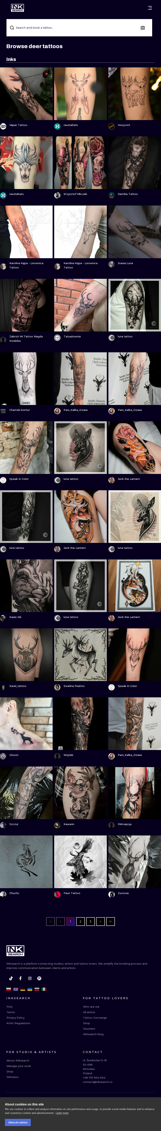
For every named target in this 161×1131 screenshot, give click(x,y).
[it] (44, 989)
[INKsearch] (17, 8)
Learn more (62, 1113)
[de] (22, 989)
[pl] (8, 989)
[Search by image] (142, 27)
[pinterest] (39, 978)
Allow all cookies (17, 1122)
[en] (15, 989)
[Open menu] (150, 8)
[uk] (29, 989)
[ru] (37, 989)
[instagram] (30, 978)
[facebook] (20, 978)
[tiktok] (11, 978)
